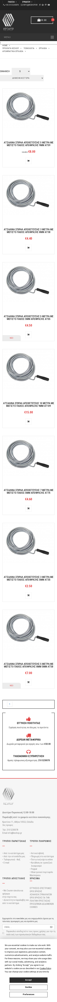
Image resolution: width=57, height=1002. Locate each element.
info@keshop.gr (30, 5)
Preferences (28, 994)
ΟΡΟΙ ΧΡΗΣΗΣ (36, 891)
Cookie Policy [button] (45, 968)
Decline (28, 987)
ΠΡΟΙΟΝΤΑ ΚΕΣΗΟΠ (10, 48)
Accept (28, 980)
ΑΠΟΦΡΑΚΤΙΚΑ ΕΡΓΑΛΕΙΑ (12, 51)
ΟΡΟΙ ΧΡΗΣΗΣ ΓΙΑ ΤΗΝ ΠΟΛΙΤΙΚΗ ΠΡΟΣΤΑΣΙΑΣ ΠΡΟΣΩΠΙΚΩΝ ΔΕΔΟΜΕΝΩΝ (42, 900)
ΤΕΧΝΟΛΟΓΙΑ (28, 48)
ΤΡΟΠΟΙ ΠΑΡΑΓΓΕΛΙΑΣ (14, 841)
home (4, 45)
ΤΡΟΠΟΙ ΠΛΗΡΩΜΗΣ (40, 841)
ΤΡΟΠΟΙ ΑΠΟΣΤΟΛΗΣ (13, 878)
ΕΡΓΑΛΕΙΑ (43, 48)
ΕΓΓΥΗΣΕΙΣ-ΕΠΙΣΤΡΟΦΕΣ (41, 888)
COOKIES (34, 907)
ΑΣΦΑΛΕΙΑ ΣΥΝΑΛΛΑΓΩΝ (41, 894)
